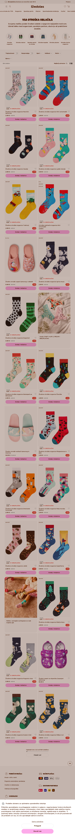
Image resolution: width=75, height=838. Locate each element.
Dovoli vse (37, 831)
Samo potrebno (37, 821)
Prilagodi (37, 826)
